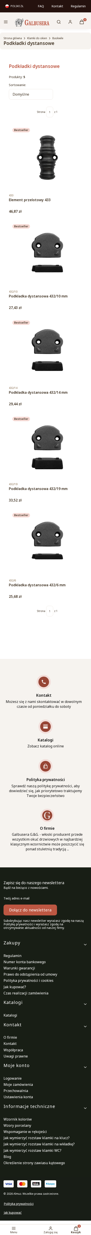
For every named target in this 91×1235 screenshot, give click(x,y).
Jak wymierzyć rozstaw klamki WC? (32, 1150)
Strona (41, 112)
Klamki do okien (37, 38)
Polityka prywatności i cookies (28, 980)
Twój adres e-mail (16, 898)
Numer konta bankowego (25, 961)
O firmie (10, 1037)
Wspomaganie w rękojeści (25, 1131)
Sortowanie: (17, 85)
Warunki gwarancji (19, 968)
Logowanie (13, 1078)
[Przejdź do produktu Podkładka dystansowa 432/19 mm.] (47, 446)
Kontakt (57, 6)
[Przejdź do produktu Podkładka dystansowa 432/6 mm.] (47, 542)
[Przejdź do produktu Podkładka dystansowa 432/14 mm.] (47, 350)
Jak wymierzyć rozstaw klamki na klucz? (37, 1137)
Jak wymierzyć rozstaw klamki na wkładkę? (39, 1144)
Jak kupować (13, 1212)
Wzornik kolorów (18, 1119)
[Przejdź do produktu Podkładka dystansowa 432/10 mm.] (47, 254)
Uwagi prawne (16, 1056)
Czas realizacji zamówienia (26, 993)
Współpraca (13, 1050)
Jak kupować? (15, 986)
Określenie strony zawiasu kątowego (34, 1162)
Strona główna (13, 38)
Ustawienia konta (18, 1096)
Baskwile (57, 38)
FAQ (41, 6)
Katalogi (10, 1015)
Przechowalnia (16, 1090)
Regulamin (78, 6)
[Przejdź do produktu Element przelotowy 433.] (47, 157)
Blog (7, 1156)
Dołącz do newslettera (30, 910)
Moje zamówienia (18, 1084)
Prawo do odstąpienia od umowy (30, 974)
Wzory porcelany (17, 1125)
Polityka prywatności (19, 1204)
